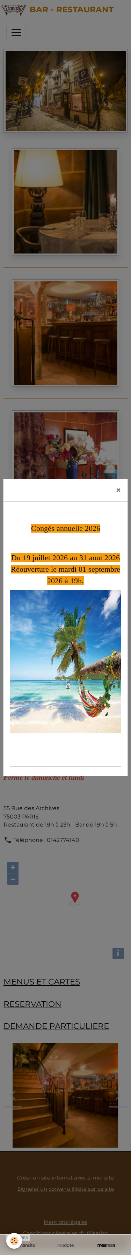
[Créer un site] (24, 1245)
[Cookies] (14, 1241)
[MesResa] (106, 1245)
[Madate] (65, 1245)
